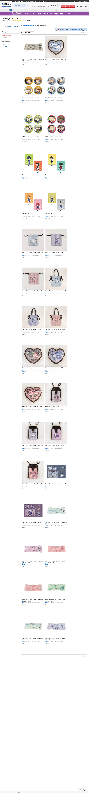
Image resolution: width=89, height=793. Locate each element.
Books (85, 10)
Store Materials (67, 10)
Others (5, 37)
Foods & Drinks (77, 10)
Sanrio (3, 44)
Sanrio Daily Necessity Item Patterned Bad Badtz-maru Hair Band (33, 59)
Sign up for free (68, 6)
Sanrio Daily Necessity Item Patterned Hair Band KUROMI (33, 561)
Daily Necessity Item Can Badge (30, 97)
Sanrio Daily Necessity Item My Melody (32, 290)
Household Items (42, 10)
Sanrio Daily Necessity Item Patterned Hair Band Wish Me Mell (33, 600)
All (21, 25)
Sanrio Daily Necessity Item (29, 368)
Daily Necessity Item (27, 175)
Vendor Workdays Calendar (10, 26)
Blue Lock (4, 46)
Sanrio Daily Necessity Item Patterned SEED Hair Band (55, 639)
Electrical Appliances (55, 10)
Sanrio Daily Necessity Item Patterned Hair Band (56, 523)
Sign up (24, 62)
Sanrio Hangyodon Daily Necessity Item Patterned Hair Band (55, 600)
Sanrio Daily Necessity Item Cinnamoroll (55, 59)
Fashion (16, 10)
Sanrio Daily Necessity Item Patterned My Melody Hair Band (55, 561)
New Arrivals (7, 10)
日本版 (74, 1)
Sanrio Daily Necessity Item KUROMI (54, 252)
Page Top (82, 790)
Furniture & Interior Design (28, 10)
